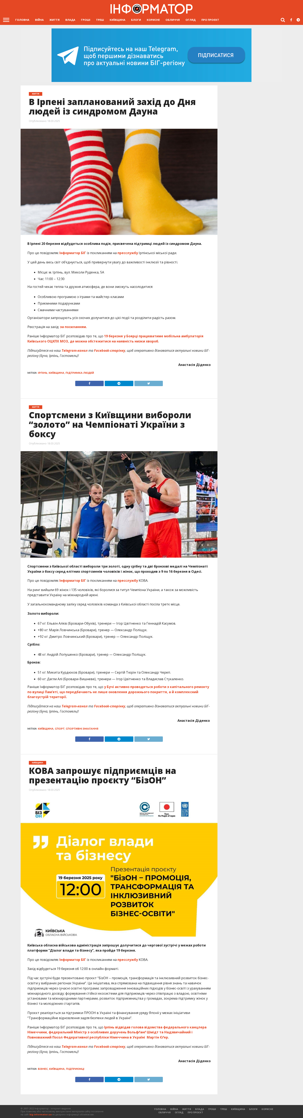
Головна (22, 20)
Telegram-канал (75, 350)
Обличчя (173, 20)
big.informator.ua (40, 1114)
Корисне (153, 20)
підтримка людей (80, 372)
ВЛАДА (70, 20)
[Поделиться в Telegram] (119, 738)
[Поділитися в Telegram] (119, 382)
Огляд (191, 20)
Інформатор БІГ (72, 253)
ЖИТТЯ (54, 20)
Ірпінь (42, 372)
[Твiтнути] (148, 382)
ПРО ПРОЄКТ (210, 20)
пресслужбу (127, 253)
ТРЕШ (100, 20)
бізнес (43, 1068)
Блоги (136, 20)
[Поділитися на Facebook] (89, 382)
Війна (39, 20)
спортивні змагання (82, 728)
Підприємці (75, 1068)
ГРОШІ (85, 20)
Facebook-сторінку (109, 350)
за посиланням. (73, 327)
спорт (60, 728)
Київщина (117, 20)
